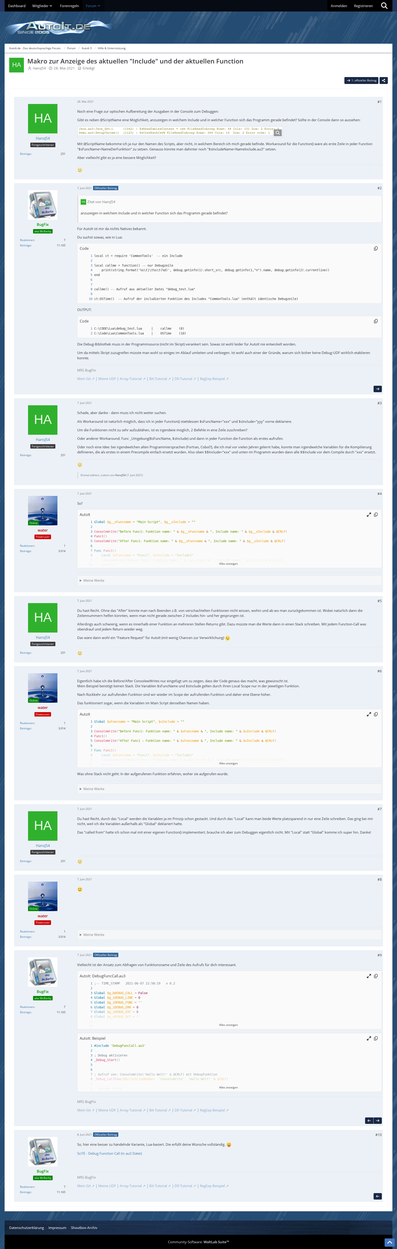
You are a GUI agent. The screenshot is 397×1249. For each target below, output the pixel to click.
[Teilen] (384, 80)
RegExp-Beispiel (212, 378)
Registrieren (363, 5)
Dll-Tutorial (183, 378)
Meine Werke (93, 580)
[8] (86, 289)
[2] (86, 260)
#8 (379, 879)
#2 (379, 188)
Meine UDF (107, 378)
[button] (369, 514)
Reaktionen (27, 240)
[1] (86, 255)
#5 (379, 601)
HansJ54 (39, 68)
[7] (86, 284)
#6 (379, 671)
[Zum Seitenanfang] (390, 1242)
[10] (86, 298)
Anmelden (339, 5)
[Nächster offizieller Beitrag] (378, 389)
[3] (86, 265)
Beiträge (25, 154)
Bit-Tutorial (158, 378)
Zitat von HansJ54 (101, 201)
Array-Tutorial (131, 378)
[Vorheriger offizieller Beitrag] (369, 1120)
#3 (379, 403)
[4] (86, 270)
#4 (379, 493)
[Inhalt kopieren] (375, 248)
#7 (379, 809)
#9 (379, 955)
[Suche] (384, 6)
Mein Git (84, 378)
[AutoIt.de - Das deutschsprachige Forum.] (198, 27)
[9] (86, 294)
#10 (378, 1134)
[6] (86, 279)
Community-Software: (198, 1242)
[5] (86, 275)
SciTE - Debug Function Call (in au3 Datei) (109, 1153)
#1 (379, 101)
